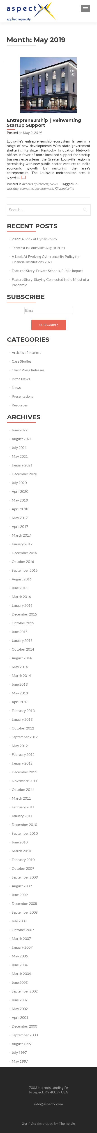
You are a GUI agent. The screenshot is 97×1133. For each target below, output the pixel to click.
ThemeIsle (67, 1123)
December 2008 (24, 903)
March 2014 (21, 675)
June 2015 (20, 631)
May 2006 (20, 956)
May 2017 (20, 517)
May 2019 (20, 500)
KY (57, 188)
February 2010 (23, 859)
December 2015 (24, 614)
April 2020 (20, 491)
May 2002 (20, 1008)
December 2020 (24, 474)
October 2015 (23, 623)
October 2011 (23, 789)
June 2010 (20, 842)
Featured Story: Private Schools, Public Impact (47, 270)
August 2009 (22, 886)
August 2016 (22, 579)
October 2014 (23, 649)
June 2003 (20, 982)
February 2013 (23, 710)
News (54, 184)
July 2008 (19, 921)
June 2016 (20, 588)
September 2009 (25, 877)
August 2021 (22, 439)
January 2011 (22, 816)
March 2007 (21, 938)
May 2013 (20, 693)
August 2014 (22, 658)
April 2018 (20, 509)
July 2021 (19, 447)
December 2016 (24, 553)
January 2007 (22, 947)
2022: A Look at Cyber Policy (34, 239)
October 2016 (23, 561)
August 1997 (22, 1044)
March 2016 (21, 596)
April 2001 (20, 1017)
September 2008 (25, 912)
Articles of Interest (35, 184)
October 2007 (23, 930)
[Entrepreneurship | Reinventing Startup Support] (48, 85)
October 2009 (23, 868)
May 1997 (20, 1061)
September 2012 (25, 737)
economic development (36, 188)
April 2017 (20, 526)
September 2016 (25, 570)
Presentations (22, 396)
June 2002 (20, 1000)
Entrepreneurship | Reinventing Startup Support (44, 123)
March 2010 (21, 851)
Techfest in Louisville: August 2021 (38, 247)
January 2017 (22, 544)
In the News (21, 379)
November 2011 (24, 780)
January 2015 (22, 640)
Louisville (67, 188)
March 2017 (21, 535)
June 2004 (20, 965)
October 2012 (23, 728)
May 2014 (20, 667)
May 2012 (20, 745)
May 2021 (20, 456)
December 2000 (24, 1026)
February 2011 (23, 807)
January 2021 (22, 465)
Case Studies (21, 361)
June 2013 (20, 684)
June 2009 (20, 894)
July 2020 (19, 482)
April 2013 (20, 702)
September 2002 (25, 991)
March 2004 (21, 973)
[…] (23, 177)
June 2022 (20, 430)
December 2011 (24, 772)
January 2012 (22, 763)
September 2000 (25, 1035)
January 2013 (22, 719)
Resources (20, 405)
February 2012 (23, 754)
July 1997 (19, 1052)
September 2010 (25, 833)
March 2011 (21, 798)
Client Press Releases (28, 370)
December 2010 (24, 824)
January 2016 (22, 605)
